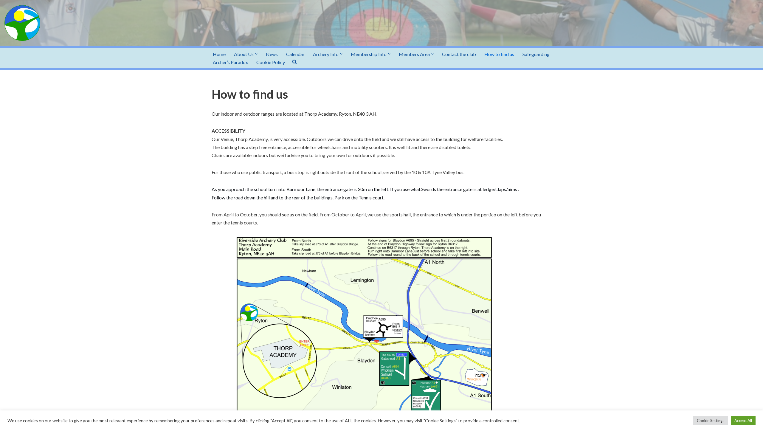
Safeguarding (536, 54)
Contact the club (459, 54)
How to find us (499, 54)
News (272, 54)
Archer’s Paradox (230, 62)
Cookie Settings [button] (710, 420)
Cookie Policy (270, 62)
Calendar (295, 54)
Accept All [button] (743, 420)
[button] (256, 54)
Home (219, 54)
